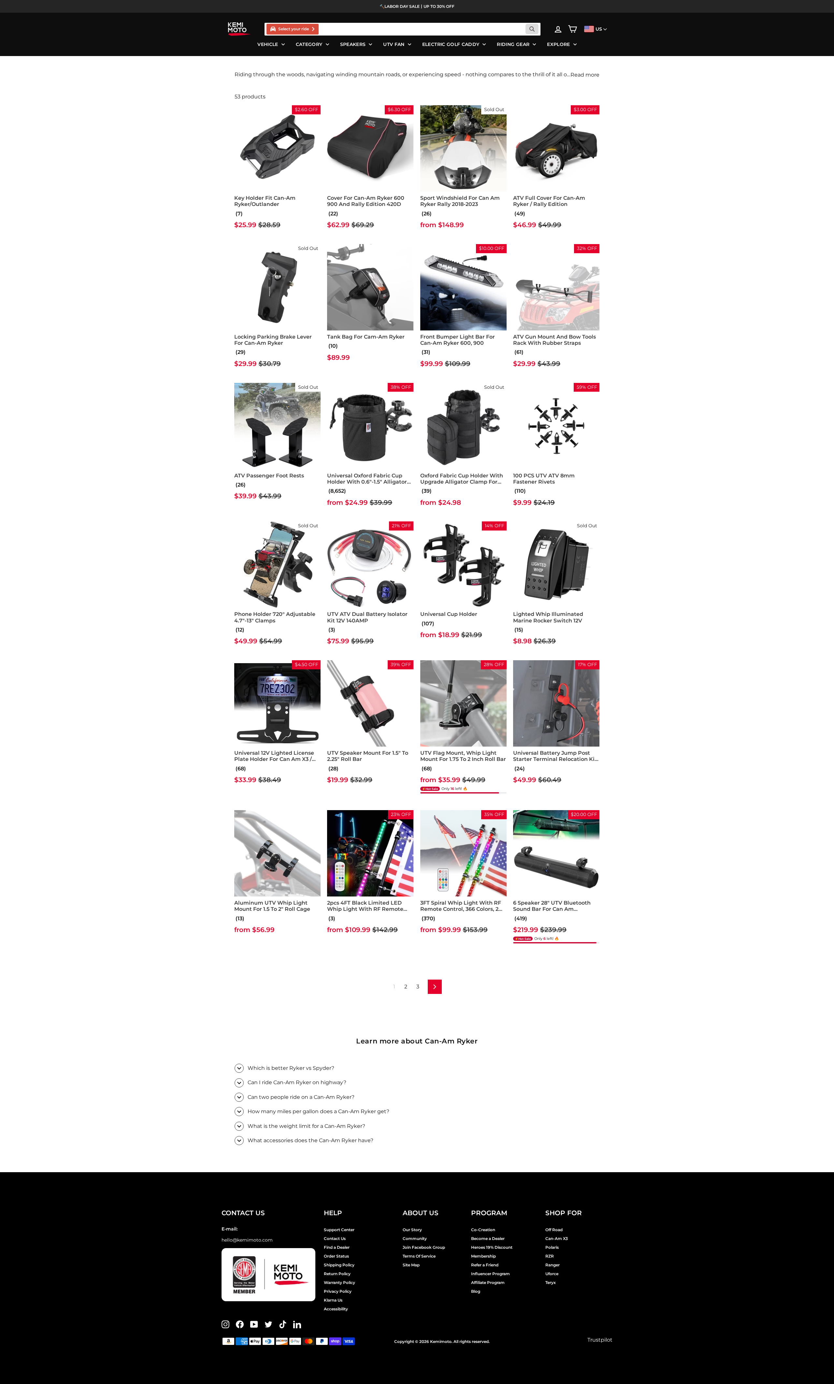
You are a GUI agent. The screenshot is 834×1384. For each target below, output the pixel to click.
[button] (238, 214)
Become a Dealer (488, 1238)
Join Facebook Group (424, 1247)
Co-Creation (483, 1229)
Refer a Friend (484, 1264)
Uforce (551, 1273)
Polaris (552, 1247)
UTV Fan (393, 44)
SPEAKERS (353, 44)
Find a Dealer (337, 1247)
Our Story (412, 1229)
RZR (549, 1256)
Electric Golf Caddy (451, 44)
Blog (475, 1291)
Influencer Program (490, 1273)
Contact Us (335, 1238)
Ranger (552, 1264)
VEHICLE (267, 44)
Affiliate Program (488, 1282)
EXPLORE (558, 44)
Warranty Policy (339, 1282)
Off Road (554, 1229)
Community (415, 1238)
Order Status (336, 1256)
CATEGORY (309, 44)
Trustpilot (599, 1340)
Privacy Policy (338, 1291)
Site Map (411, 1264)
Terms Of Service (419, 1256)
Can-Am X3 (556, 1238)
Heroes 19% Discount (491, 1247)
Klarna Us (333, 1300)
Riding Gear (513, 44)
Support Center (339, 1229)
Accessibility (336, 1308)
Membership (483, 1256)
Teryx (550, 1282)
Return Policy (337, 1273)
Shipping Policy (339, 1264)
